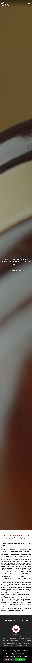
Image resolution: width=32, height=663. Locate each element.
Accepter (21, 659)
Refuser (10, 659)
